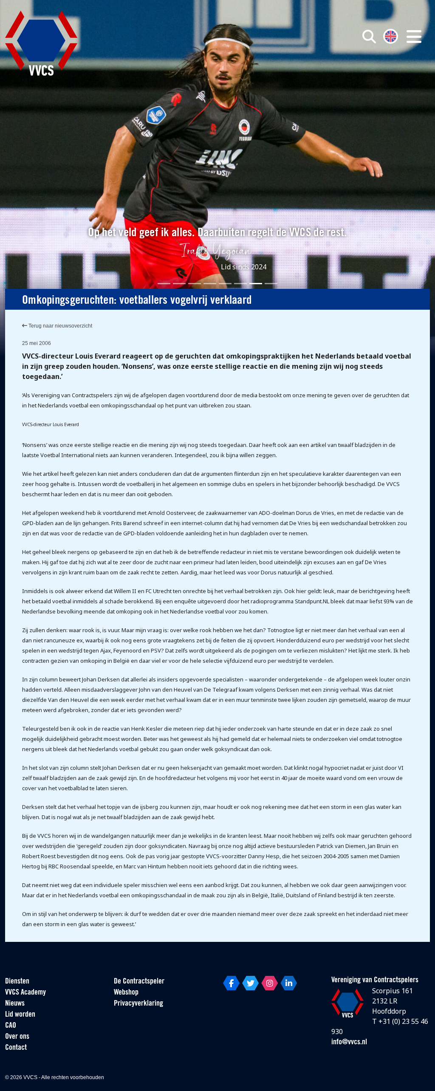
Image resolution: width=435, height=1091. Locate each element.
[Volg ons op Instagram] (269, 983)
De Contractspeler (139, 982)
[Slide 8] (271, 283)
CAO (10, 1026)
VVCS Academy (25, 993)
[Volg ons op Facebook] (231, 983)
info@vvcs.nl (349, 1042)
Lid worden (20, 1015)
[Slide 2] (179, 283)
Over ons (17, 1037)
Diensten (17, 982)
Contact (16, 1048)
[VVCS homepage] (41, 43)
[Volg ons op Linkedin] (288, 983)
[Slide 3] (194, 283)
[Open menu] (414, 36)
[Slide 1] (164, 283)
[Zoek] (369, 36)
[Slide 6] (240, 283)
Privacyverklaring (138, 1004)
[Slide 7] (255, 283)
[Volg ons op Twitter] (250, 983)
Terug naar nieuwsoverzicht (59, 326)
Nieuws (15, 1004)
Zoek (310, 75)
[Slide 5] (225, 283)
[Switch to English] (390, 35)
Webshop (126, 993)
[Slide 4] (209, 283)
